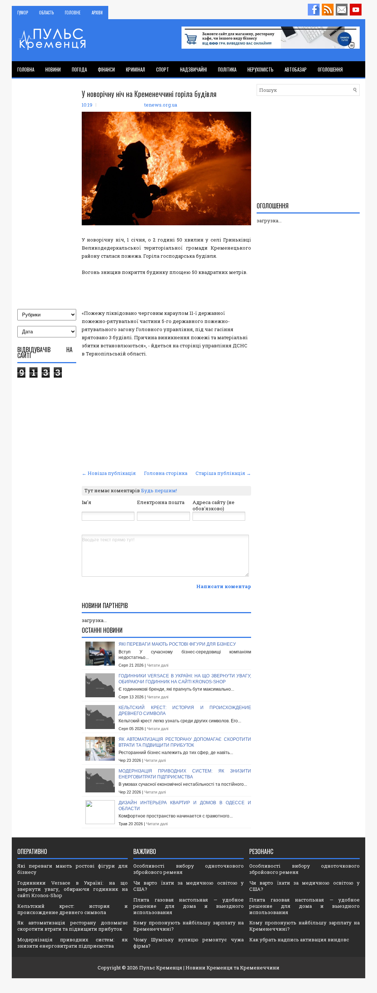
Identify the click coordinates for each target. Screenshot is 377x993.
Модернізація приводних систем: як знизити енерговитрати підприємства (185, 774)
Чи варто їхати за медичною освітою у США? (188, 885)
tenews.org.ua (160, 104)
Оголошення (330, 69)
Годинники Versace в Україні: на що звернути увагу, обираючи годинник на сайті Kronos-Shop (185, 678)
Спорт (162, 69)
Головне (73, 12)
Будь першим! (159, 490)
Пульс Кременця (160, 967)
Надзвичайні (193, 69)
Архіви (97, 12)
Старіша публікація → (223, 473)
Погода (79, 69)
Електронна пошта (160, 502)
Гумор (22, 12)
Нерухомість (260, 69)
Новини (53, 69)
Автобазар (296, 69)
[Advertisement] (166, 412)
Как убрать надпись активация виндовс (299, 939)
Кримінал (135, 69)
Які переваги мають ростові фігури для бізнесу (177, 644)
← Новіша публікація (109, 473)
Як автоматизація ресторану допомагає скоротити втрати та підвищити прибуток (185, 742)
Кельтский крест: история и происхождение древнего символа (72, 909)
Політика (227, 69)
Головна (25, 69)
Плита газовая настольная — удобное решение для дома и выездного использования (188, 906)
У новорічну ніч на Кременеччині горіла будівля (149, 94)
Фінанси (106, 69)
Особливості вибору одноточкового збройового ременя (188, 868)
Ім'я (86, 502)
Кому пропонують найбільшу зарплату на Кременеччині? (188, 925)
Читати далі (157, 665)
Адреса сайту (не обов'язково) (214, 505)
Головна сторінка (165, 473)
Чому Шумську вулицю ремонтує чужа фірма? (188, 942)
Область (46, 12)
